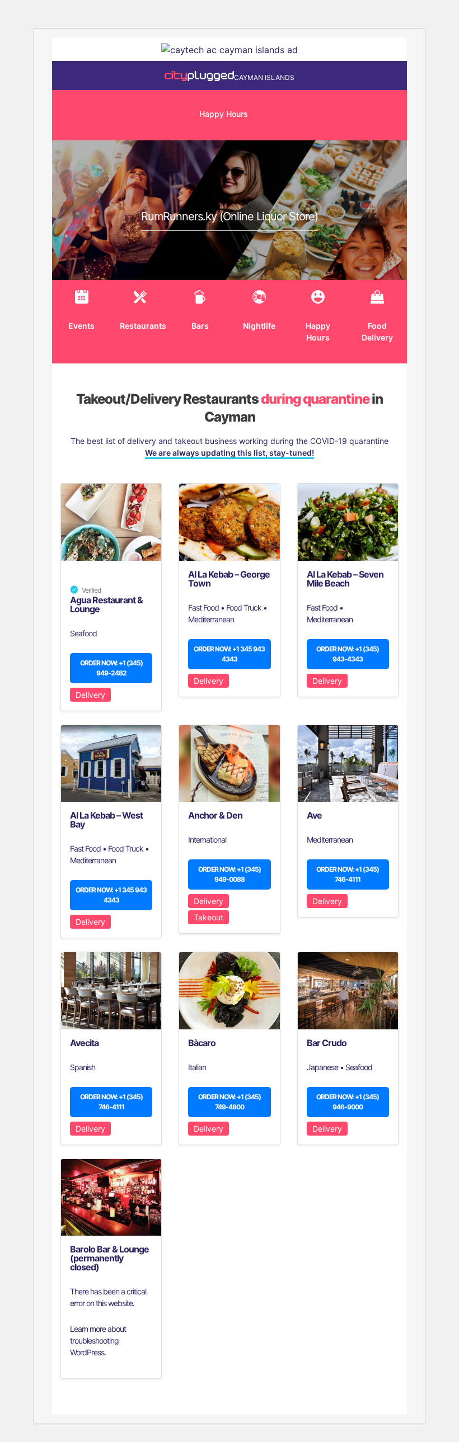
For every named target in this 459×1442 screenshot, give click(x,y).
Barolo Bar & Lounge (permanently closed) (109, 1258)
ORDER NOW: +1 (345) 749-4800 (229, 1102)
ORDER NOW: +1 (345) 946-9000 (347, 1102)
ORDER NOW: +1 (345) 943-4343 (347, 654)
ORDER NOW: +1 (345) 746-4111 (347, 874)
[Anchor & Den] (229, 763)
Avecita (84, 1042)
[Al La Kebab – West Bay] (111, 763)
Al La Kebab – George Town (229, 579)
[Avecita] (111, 990)
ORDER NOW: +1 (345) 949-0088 (229, 874)
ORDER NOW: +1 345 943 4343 (229, 654)
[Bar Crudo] (348, 990)
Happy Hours (223, 114)
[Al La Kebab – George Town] (229, 522)
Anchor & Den (215, 815)
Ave (314, 815)
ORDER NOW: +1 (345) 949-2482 (111, 668)
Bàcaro (202, 1042)
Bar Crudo (326, 1042)
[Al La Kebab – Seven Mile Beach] (348, 522)
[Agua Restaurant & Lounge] (111, 522)
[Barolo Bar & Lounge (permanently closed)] (111, 1197)
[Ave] (348, 763)
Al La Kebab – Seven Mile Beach (345, 579)
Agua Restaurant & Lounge (106, 604)
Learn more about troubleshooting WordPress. (98, 1340)
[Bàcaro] (229, 990)
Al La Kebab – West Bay (106, 820)
